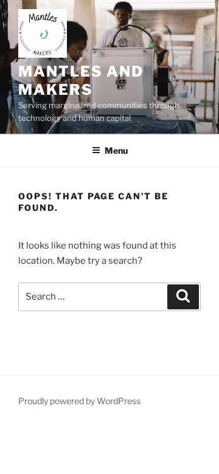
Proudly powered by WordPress (79, 401)
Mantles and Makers (81, 80)
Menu (116, 150)
